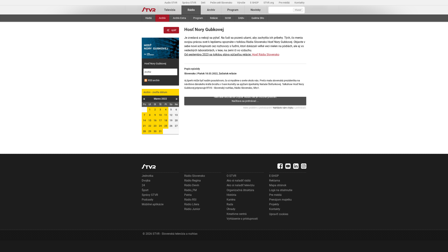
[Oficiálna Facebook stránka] (280, 166)
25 (165, 125)
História (231, 195)
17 (160, 120)
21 (144, 125)
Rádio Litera (191, 204)
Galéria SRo (257, 18)
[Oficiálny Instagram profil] (303, 166)
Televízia (169, 10)
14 (144, 120)
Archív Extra (179, 18)
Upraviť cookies (278, 214)
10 (160, 115)
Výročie (241, 2)
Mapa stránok (277, 185)
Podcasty (147, 199)
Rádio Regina (192, 180)
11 (165, 115)
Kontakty (299, 2)
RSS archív (154, 80)
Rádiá (148, 18)
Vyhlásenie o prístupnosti (242, 218)
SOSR (228, 18)
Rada (230, 204)
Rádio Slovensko (194, 175)
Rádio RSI (190, 199)
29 (149, 131)
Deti (203, 2)
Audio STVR (171, 2)
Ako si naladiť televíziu (240, 185)
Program (198, 18)
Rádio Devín (191, 185)
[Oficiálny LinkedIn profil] (295, 166)
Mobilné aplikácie (152, 204)
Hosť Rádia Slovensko (265, 54)
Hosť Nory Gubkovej (155, 63)
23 (155, 125)
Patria (188, 195)
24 (160, 125)
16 (155, 120)
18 (165, 120)
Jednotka (147, 175)
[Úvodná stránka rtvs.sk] (149, 10)
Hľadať (298, 10)
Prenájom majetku (280, 199)
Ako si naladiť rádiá (239, 180)
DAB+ (241, 18)
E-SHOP (254, 2)
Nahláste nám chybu (283, 107)
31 (160, 131)
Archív (162, 18)
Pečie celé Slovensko (221, 2)
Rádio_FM (190, 190)
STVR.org (269, 2)
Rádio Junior (192, 209)
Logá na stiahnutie (280, 190)
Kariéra (231, 199)
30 (155, 131)
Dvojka (146, 180)
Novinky (256, 10)
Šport (145, 190)
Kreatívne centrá (237, 214)
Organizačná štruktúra (240, 190)
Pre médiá (284, 2)
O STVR (231, 175)
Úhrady (231, 209)
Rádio (191, 10)
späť (173, 30)
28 (144, 131)
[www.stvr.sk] (149, 166)
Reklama (274, 180)
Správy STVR (189, 2)
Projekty (274, 204)
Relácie (214, 18)
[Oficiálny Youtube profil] (288, 166)
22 (149, 125)
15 (149, 120)
